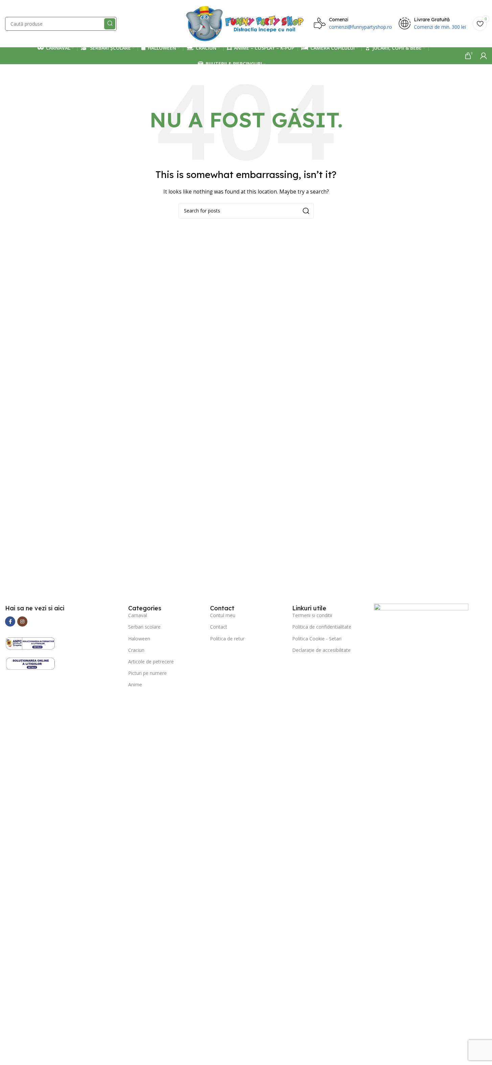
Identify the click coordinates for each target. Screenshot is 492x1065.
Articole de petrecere (151, 661)
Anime (135, 684)
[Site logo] (246, 23)
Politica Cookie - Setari (317, 638)
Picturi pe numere (147, 673)
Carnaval (137, 615)
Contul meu (222, 615)
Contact (218, 627)
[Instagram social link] (22, 621)
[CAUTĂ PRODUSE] (109, 23)
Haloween (139, 638)
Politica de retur (227, 638)
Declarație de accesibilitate (321, 650)
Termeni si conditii (312, 615)
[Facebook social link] (10, 621)
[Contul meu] (483, 55)
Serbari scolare (144, 627)
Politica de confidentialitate (321, 627)
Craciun (136, 650)
